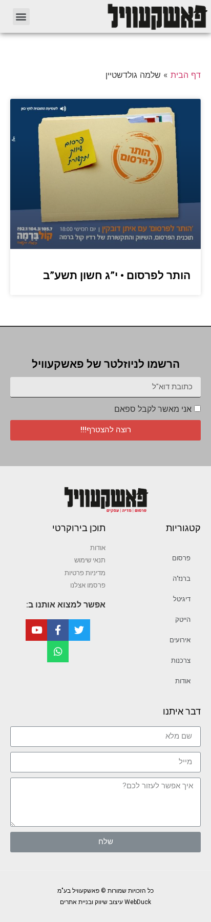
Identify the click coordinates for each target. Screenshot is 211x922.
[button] (21, 16)
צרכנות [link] (181, 660)
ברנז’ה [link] (182, 578)
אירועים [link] (180, 640)
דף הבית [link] (186, 75)
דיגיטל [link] (182, 599)
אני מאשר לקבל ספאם (153, 409)
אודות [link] (183, 681)
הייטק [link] (183, 619)
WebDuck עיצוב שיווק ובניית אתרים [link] (105, 902)
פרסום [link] (181, 558)
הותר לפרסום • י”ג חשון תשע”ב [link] (117, 275)
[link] (125, 16)
